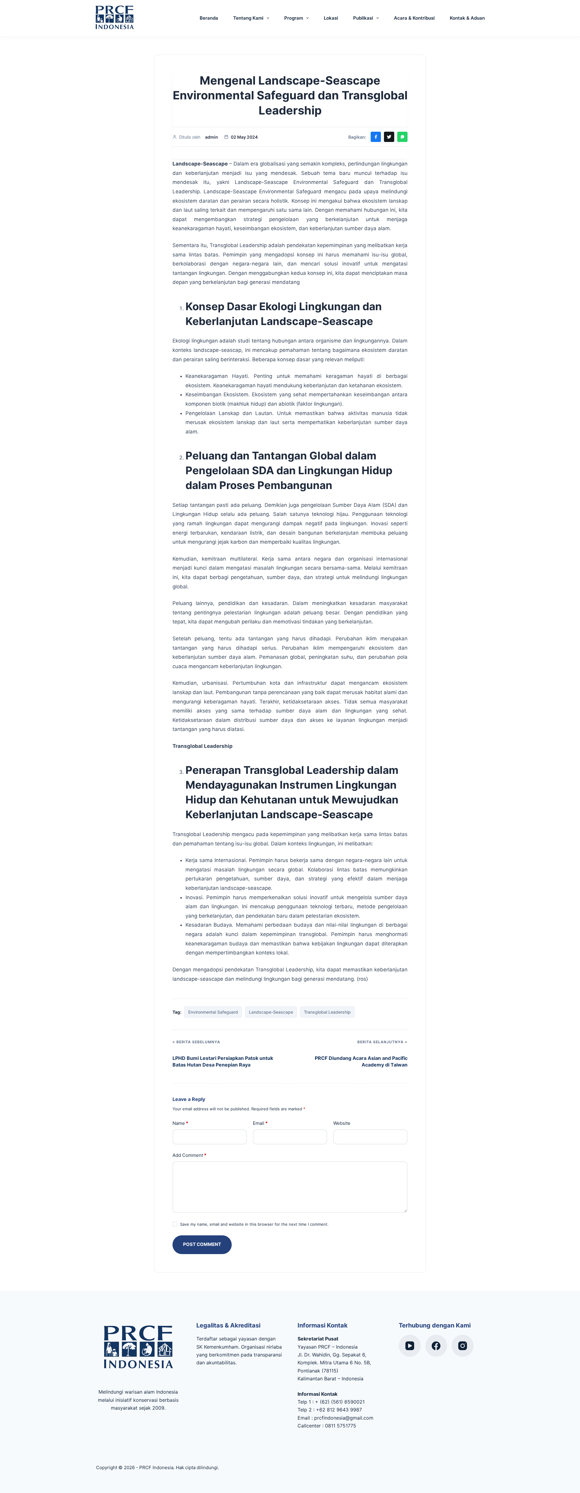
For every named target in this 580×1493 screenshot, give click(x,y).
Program (293, 18)
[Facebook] (436, 1346)
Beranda (209, 18)
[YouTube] (410, 1346)
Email (260, 1123)
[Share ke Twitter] (389, 137)
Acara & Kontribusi (414, 18)
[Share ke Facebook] (376, 137)
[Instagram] (463, 1346)
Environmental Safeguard (213, 1012)
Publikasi (363, 18)
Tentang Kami (248, 18)
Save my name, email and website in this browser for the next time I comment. (254, 1224)
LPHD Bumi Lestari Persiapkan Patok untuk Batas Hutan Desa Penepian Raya (222, 1061)
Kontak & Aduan (467, 18)
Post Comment (202, 1244)
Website (341, 1123)
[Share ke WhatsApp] (402, 137)
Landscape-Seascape (271, 1012)
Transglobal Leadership (327, 1012)
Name (180, 1123)
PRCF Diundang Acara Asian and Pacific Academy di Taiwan (361, 1061)
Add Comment (189, 1155)
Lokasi (331, 18)
